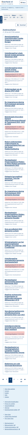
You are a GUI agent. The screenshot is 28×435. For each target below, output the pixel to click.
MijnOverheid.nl (9, 423)
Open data (8, 414)
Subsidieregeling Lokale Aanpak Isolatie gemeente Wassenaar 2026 (14, 55)
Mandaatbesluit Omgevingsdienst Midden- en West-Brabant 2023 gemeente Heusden (15, 215)
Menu (24, 2)
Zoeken (7, 397)
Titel (21, 15)
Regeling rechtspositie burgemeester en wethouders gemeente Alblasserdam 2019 (13, 297)
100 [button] (22, 17)
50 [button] (17, 17)
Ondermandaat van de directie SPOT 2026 (13, 90)
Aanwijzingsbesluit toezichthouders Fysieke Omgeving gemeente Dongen (14, 39)
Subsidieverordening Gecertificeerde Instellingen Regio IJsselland (15, 328)
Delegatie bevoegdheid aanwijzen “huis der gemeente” (13, 178)
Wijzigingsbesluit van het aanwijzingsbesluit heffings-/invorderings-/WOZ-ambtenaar (15, 244)
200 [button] (5, 19)
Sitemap (7, 408)
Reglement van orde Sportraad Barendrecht (13, 365)
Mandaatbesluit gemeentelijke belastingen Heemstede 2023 (15, 281)
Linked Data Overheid (11, 416)
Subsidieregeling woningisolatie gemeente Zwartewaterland (14, 260)
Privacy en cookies (10, 404)
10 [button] (10, 17)
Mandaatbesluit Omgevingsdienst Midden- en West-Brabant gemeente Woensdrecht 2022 (15, 162)
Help (6, 395)
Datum (14, 15)
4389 (21, 381)
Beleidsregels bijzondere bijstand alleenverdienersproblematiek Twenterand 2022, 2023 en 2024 (15, 120)
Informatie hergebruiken (11, 402)
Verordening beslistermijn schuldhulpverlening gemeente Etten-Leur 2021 (15, 313)
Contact (7, 391)
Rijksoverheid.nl (9, 425)
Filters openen (1, 19)
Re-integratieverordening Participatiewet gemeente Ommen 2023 (14, 104)
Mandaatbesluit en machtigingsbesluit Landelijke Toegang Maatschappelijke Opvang (14, 350)
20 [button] (14, 17)
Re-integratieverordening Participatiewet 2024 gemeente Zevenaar (14, 193)
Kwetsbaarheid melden (11, 410)
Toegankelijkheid (9, 406)
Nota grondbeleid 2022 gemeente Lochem (13, 230)
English (7, 393)
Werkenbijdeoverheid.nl (11, 429)
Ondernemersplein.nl (11, 427)
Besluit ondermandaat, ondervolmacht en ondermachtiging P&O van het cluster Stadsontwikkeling (15, 145)
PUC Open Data (9, 418)
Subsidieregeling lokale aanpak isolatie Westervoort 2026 (13, 69)
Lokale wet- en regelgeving (7, 7)
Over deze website (10, 389)
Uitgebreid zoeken (19, 7)
